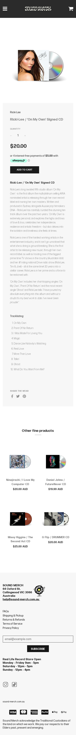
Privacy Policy (11, 628)
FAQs (6, 611)
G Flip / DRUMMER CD (55, 537)
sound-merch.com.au (14, 701)
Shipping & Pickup (13, 615)
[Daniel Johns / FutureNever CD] (55, 460)
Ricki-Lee (15, 112)
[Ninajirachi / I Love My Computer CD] (20, 460)
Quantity (15, 129)
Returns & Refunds (14, 619)
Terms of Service (13, 623)
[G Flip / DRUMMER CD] (55, 518)
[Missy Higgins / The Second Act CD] (20, 518)
